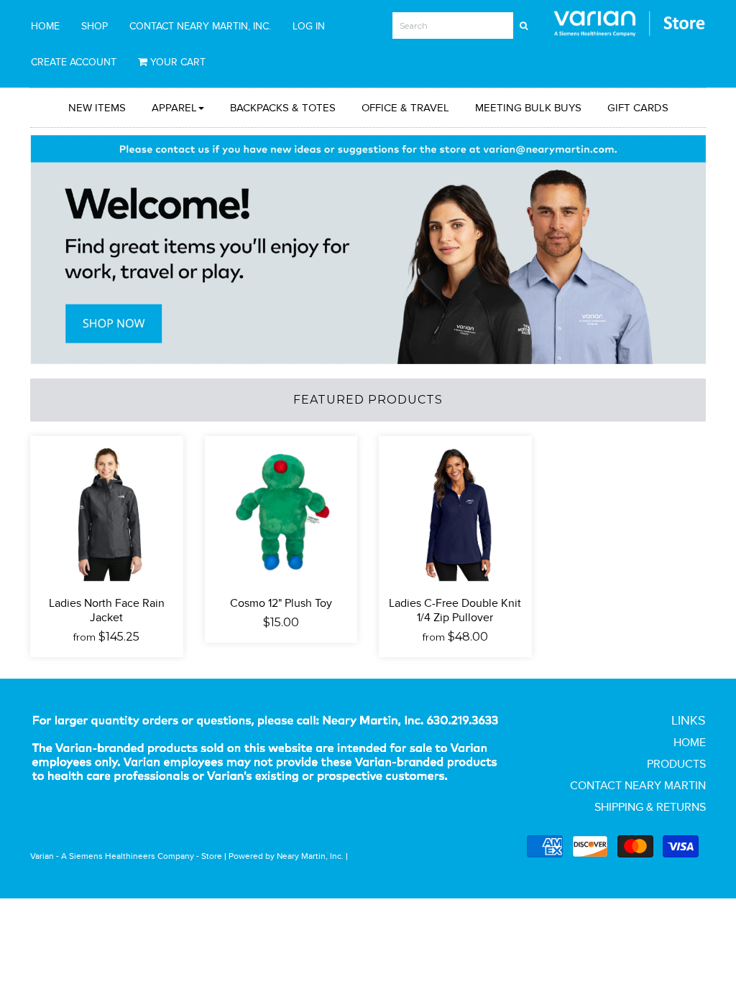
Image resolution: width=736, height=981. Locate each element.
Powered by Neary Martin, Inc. (286, 856)
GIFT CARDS (637, 107)
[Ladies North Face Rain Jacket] (106, 511)
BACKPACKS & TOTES (283, 107)
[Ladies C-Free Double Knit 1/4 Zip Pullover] (455, 511)
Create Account (73, 62)
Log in (309, 26)
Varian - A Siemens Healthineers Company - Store (126, 856)
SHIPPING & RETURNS (650, 807)
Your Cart (176, 62)
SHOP (94, 26)
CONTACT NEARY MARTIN (638, 785)
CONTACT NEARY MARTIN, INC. (200, 26)
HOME (45, 26)
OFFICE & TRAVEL (405, 107)
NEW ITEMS (97, 107)
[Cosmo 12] (281, 511)
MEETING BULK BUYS (528, 107)
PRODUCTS (676, 763)
